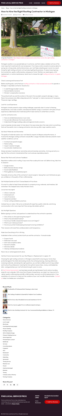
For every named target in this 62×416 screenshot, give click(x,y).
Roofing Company (28, 14)
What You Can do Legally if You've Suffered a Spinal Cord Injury (24, 305)
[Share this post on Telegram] (14, 384)
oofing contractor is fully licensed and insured (38, 84)
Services (5, 344)
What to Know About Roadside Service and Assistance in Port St (24, 299)
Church (4, 366)
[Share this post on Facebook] (4, 384)
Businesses (37, 3)
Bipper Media (15, 403)
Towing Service (7, 361)
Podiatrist (5, 348)
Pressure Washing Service (9, 335)
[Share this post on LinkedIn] (10, 384)
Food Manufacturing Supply (10, 326)
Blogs (43, 3)
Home (30, 3)
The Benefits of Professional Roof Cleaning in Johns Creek (23, 289)
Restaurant (6, 352)
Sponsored (5, 359)
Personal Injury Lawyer (9, 339)
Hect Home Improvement (10, 270)
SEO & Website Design (9, 333)
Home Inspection (7, 337)
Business (5, 370)
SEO (4, 350)
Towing (5, 372)
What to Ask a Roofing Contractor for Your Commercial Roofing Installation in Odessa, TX (31, 310)
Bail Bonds (5, 341)
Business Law (6, 363)
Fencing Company (7, 377)
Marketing (5, 357)
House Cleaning (7, 328)
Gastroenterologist (8, 368)
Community (6, 355)
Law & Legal (6, 322)
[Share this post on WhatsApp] (17, 384)
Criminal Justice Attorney (9, 374)
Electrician (5, 324)
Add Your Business (54, 3)
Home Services (7, 319)
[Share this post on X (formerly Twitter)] (7, 384)
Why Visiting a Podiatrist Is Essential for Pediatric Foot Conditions (25, 294)
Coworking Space (7, 346)
